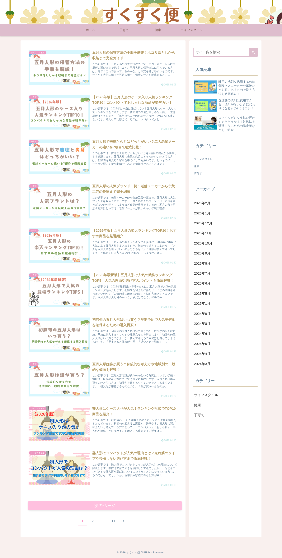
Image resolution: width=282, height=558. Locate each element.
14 (113, 521)
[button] (253, 52)
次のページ (105, 505)
